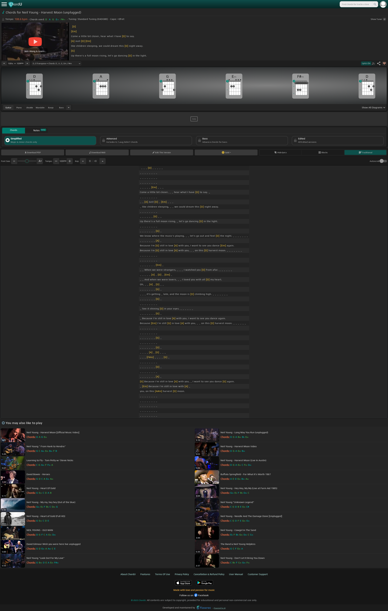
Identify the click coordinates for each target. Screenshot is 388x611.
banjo (51, 107)
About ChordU (128, 574)
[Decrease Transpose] (83, 161)
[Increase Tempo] (27, 63)
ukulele (29, 107)
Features (145, 574)
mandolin (40, 107)
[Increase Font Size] (40, 161)
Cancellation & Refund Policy (209, 574)
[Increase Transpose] (103, 161)
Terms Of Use (162, 574)
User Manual (236, 574)
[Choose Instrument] (68, 107)
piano (19, 107)
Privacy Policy (182, 574)
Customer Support (258, 574)
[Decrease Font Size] (14, 161)
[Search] (375, 4)
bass (61, 107)
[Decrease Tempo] (4, 63)
